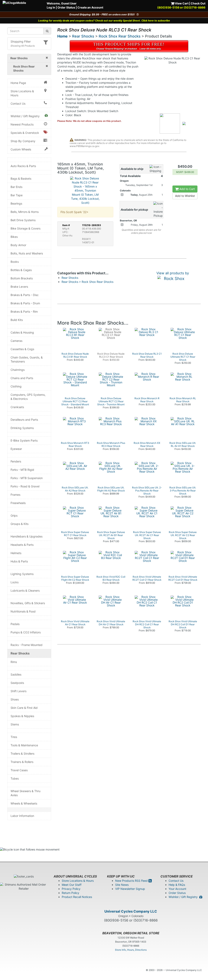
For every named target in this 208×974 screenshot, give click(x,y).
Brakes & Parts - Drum (25, 303)
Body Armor (18, 245)
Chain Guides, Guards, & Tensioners (27, 359)
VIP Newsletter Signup (130, 888)
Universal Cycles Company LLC (130, 911)
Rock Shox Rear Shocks (120, 36)
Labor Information (22, 815)
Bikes (14, 236)
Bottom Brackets (22, 278)
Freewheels (18, 503)
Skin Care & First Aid (24, 707)
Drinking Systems (22, 428)
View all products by (172, 273)
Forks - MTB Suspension (27, 478)
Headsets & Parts (22, 544)
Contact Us (18, 103)
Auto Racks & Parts (23, 166)
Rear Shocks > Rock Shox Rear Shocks (87, 281)
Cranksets (17, 407)
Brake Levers (19, 286)
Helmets (16, 553)
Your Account (177, 888)
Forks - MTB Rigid (22, 469)
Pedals (15, 624)
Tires (14, 737)
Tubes (15, 778)
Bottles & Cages (21, 270)
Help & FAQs (177, 884)
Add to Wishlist (185, 195)
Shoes (15, 699)
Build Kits (17, 320)
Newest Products (22, 124)
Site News (122, 884)
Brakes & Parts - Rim (24, 311)
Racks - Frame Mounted (26, 645)
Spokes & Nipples (22, 716)
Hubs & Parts (19, 561)
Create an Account (90, 7)
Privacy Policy (71, 888)
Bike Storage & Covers (25, 228)
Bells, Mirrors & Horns (25, 211)
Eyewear (16, 449)
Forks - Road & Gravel (25, 486)
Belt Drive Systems (23, 220)
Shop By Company (23, 141)
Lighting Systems (22, 574)
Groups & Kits (19, 524)
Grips (14, 515)
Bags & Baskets (21, 178)
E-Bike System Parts (24, 440)
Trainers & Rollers (22, 762)
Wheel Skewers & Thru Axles (25, 793)
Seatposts (17, 682)
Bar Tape (17, 195)
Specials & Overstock (25, 132)
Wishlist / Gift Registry (25, 116)
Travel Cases (19, 770)
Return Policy (70, 893)
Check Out (198, 3)
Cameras (16, 340)
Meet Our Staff (71, 884)
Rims (14, 662)
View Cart (181, 3)
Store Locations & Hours (22, 93)
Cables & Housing (22, 332)
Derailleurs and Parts (24, 419)
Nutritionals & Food (23, 611)
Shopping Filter (21, 41)
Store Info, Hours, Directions (131, 949)
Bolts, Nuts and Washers (27, 253)
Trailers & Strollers (22, 753)
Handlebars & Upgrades (26, 536)
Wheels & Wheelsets (24, 803)
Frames (15, 494)
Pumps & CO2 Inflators (26, 632)
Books (15, 261)
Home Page (18, 83)
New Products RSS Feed (131, 880)
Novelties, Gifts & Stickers (28, 603)
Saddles (16, 674)
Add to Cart (187, 189)
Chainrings (18, 369)
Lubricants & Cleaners (25, 590)
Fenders (16, 461)
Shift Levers (18, 691)
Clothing (16, 386)
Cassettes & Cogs (22, 349)
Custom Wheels (21, 149)
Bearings (16, 203)
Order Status (66, 7)
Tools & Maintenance (24, 745)
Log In (51, 7)
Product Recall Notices (77, 897)
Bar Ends (16, 187)
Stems (15, 724)
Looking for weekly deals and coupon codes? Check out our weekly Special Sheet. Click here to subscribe (104, 20)
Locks (14, 582)
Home (62, 36)
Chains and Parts (22, 378)
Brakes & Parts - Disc (25, 295)
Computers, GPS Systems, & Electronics (28, 396)
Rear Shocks (20, 653)
